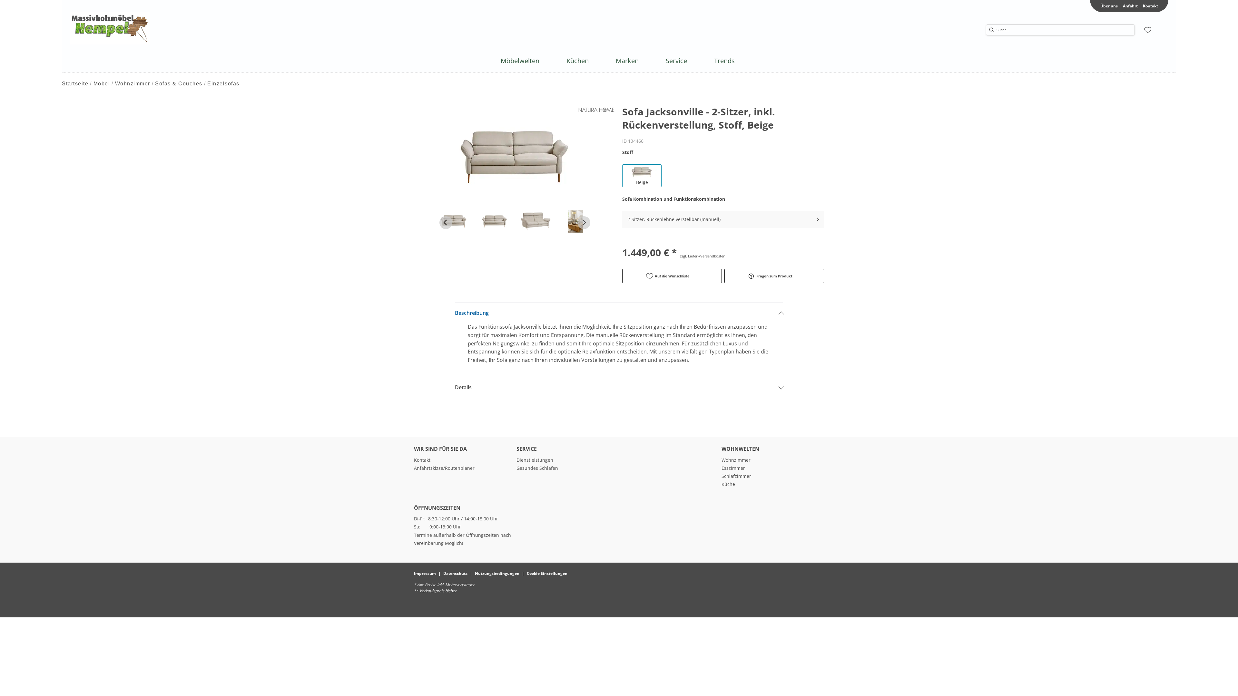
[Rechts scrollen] (583, 222)
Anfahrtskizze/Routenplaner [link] (444, 468)
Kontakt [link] (1150, 6)
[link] (520, 60)
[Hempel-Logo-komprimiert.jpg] (110, 28)
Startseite (75, 83)
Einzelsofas (223, 83)
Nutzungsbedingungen (497, 573)
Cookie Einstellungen (547, 573)
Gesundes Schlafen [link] (537, 468)
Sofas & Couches (178, 83)
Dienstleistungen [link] (534, 460)
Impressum (425, 573)
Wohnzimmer (132, 83)
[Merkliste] (1148, 30)
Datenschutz (455, 573)
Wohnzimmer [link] (736, 460)
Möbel (101, 83)
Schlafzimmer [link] (736, 476)
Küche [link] (728, 484)
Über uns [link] (1109, 6)
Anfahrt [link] (1130, 6)
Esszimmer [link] (733, 468)
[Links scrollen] (445, 222)
